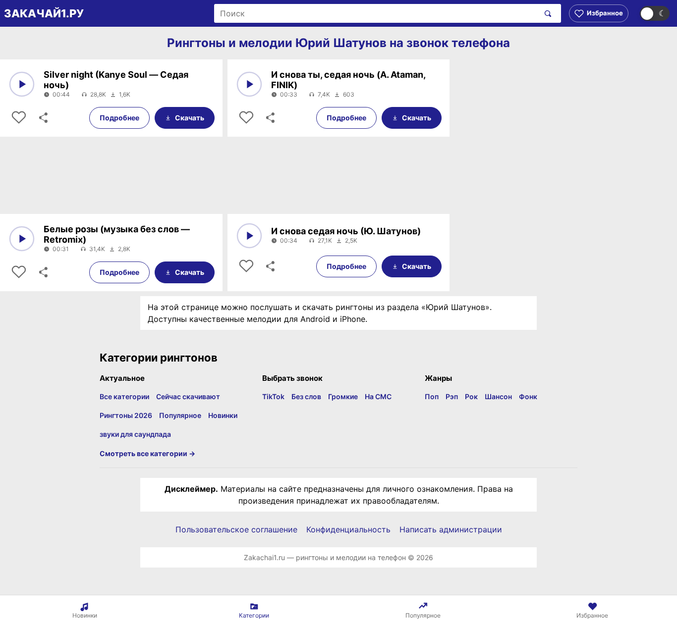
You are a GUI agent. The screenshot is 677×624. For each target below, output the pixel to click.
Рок (471, 396)
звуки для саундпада (135, 434)
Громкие (343, 396)
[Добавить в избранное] (19, 118)
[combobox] (376, 13)
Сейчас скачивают (188, 396)
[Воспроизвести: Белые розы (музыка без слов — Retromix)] (22, 239)
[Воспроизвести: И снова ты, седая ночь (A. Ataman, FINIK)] (249, 84)
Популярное (180, 415)
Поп (432, 396)
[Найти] (546, 13)
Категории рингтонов (159, 357)
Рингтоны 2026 (126, 415)
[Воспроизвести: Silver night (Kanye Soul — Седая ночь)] (22, 84)
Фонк (528, 396)
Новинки (222, 415)
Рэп (452, 396)
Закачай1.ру (44, 13)
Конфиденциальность (348, 529)
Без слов (306, 396)
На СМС (378, 396)
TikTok (273, 396)
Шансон (498, 396)
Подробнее (119, 117)
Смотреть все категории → (147, 453)
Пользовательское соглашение (236, 529)
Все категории (124, 396)
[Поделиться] (43, 118)
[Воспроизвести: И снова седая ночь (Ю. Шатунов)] (249, 236)
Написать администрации (450, 529)
